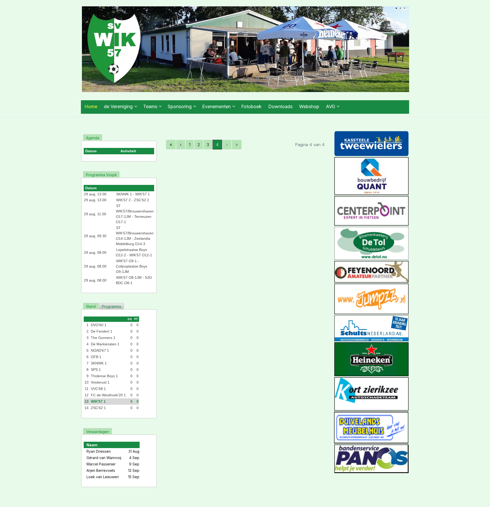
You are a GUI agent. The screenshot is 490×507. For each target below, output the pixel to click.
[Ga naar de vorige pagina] (180, 144)
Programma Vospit (101, 175)
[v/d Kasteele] (371, 143)
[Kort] (371, 393)
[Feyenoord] (371, 271)
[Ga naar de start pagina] (171, 144)
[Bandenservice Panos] (371, 458)
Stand (91, 306)
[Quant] (371, 176)
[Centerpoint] (371, 210)
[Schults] (371, 328)
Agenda (92, 138)
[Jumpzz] (371, 298)
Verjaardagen (97, 431)
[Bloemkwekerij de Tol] (371, 243)
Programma (111, 306)
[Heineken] (371, 359)
